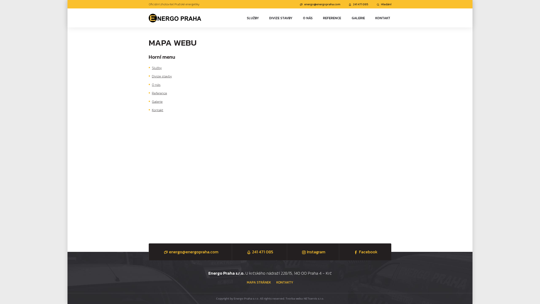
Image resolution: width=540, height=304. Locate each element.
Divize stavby (162, 76)
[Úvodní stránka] (175, 18)
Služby (157, 67)
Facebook (368, 252)
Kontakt (157, 110)
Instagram (316, 252)
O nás (156, 84)
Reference (159, 93)
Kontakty (284, 282)
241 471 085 (360, 4)
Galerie (157, 101)
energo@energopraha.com (322, 4)
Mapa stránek (259, 282)
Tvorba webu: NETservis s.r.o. (304, 298)
